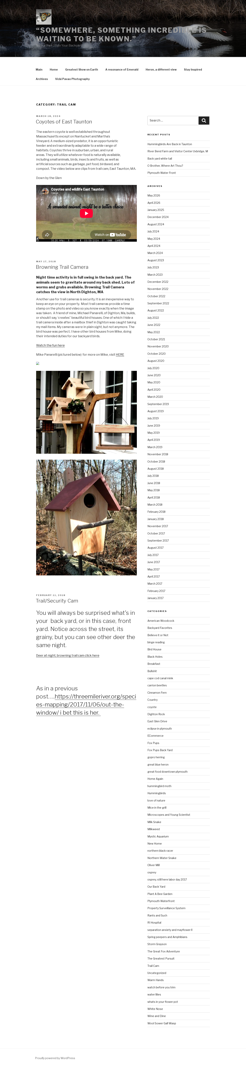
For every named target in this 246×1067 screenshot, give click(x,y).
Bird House (154, 649)
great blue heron (158, 764)
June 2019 (153, 425)
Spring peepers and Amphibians (167, 937)
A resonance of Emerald (121, 69)
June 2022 (153, 324)
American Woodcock (160, 620)
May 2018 (153, 490)
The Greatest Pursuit (161, 958)
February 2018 (156, 511)
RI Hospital (154, 922)
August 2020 (155, 360)
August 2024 (155, 224)
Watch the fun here (50, 345)
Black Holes (155, 656)
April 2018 (153, 497)
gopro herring (156, 757)
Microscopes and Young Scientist (168, 814)
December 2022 (157, 281)
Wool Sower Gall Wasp (161, 1023)
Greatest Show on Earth (81, 69)
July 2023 (153, 267)
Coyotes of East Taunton (64, 122)
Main (39, 69)
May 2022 (153, 332)
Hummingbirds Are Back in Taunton (169, 144)
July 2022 (153, 317)
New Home (154, 843)
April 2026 (153, 202)
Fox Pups (153, 743)
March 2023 (155, 274)
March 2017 (154, 583)
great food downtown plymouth (167, 771)
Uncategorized (156, 973)
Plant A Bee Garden (159, 894)
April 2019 (153, 439)
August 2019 (155, 411)
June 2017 (153, 562)
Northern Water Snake (161, 858)
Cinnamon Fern (157, 692)
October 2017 (156, 533)
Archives (42, 79)
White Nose (155, 1008)
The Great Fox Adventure (163, 951)
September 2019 (158, 404)
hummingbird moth (159, 786)
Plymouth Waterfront (161, 901)
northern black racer (160, 850)
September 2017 (158, 540)
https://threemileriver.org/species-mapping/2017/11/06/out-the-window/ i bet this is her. (86, 704)
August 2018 (155, 468)
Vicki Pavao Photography (72, 79)
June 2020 (154, 375)
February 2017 (156, 591)
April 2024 (153, 245)
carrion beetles (157, 685)
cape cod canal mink (160, 678)
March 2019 (154, 447)
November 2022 (157, 288)
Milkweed (153, 829)
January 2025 (155, 209)
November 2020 (158, 346)
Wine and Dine (156, 1016)
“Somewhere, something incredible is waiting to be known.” (121, 34)
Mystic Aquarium (158, 836)
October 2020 (156, 353)
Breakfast (153, 663)
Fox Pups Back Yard (160, 750)
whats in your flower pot (162, 1001)
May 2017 (153, 569)
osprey (151, 872)
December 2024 (158, 217)
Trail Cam (153, 965)
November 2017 (157, 526)
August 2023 (155, 260)
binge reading (156, 642)
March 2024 (155, 253)
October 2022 (156, 296)
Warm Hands (155, 980)
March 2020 (155, 396)
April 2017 (153, 576)
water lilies (154, 994)
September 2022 (158, 303)
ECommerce (155, 735)
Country (152, 699)
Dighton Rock (156, 714)
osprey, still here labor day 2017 (167, 879)
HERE (120, 354)
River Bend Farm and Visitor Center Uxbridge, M (177, 151)
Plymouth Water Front (161, 172)
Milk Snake (154, 822)
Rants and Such (157, 915)
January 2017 (155, 598)
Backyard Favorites (159, 627)
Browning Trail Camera (62, 267)
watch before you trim (161, 987)
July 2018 (153, 475)
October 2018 (156, 461)
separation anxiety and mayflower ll (169, 929)
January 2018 (155, 519)
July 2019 (153, 418)
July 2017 (153, 555)
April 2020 (153, 389)
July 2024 (153, 231)
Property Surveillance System (166, 908)
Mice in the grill (156, 807)
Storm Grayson (157, 944)
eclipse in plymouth (159, 728)
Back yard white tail (159, 158)
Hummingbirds (156, 793)
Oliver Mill (153, 865)
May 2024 (153, 238)
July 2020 (153, 368)
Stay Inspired (193, 69)
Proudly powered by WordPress (55, 1058)
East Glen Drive (157, 721)
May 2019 (153, 432)
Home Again (155, 778)
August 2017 (155, 547)
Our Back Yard (156, 886)
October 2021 (156, 339)
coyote (152, 707)
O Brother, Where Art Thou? (165, 165)
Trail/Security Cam (57, 601)
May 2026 (153, 195)
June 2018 (153, 483)
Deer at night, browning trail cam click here (67, 655)
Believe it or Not (157, 635)
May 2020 (153, 382)
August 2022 (155, 310)
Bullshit (152, 671)
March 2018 (154, 504)
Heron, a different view (161, 69)
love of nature (156, 800)
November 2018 (157, 454)
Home (54, 69)
